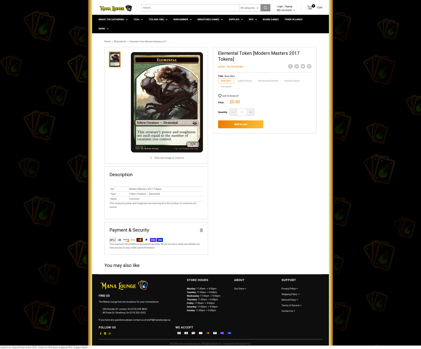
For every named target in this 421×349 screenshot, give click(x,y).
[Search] (265, 7)
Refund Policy (289, 300)
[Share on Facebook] (290, 66)
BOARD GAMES (271, 19)
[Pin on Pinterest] (296, 66)
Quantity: (223, 112)
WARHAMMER (180, 19)
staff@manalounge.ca (158, 320)
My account (285, 10)
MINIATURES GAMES (208, 19)
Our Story (239, 288)
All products (120, 41)
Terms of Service (290, 305)
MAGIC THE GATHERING (111, 19)
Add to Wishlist (230, 96)
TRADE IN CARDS (293, 19)
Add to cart (240, 124)
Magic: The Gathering (230, 66)
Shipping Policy (290, 294)
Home (107, 41)
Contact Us (287, 311)
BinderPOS (245, 343)
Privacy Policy (289, 288)
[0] (309, 7)
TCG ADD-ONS (156, 19)
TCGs (136, 19)
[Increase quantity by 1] (250, 112)
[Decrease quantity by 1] (233, 112)
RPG (251, 19)
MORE (102, 28)
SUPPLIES (234, 19)
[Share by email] (309, 66)
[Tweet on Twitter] (303, 66)
